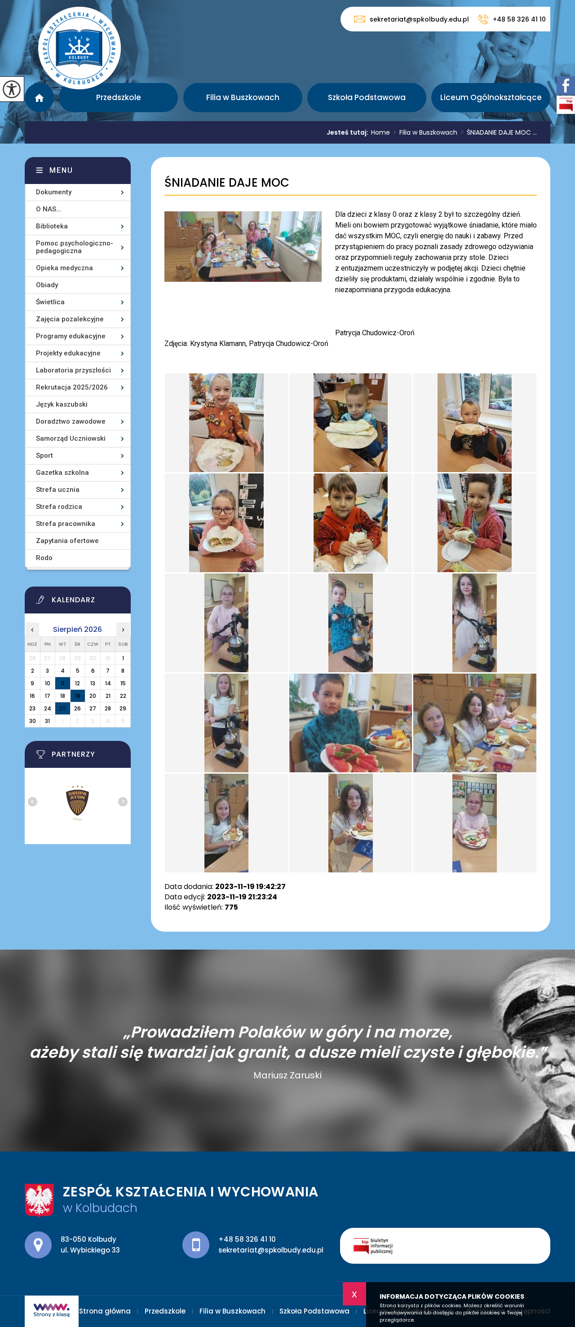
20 (92, 696)
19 (77, 696)
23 (32, 708)
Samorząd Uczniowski (71, 438)
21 (108, 696)
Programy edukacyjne (71, 336)
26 (77, 708)
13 (92, 683)
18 (62, 696)
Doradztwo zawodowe (71, 421)
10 (47, 683)
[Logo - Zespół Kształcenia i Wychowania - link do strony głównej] (79, 48)
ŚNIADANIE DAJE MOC (226, 183)
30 (32, 721)
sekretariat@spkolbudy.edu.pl (419, 19)
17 (47, 696)
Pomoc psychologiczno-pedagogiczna (74, 247)
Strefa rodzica (59, 507)
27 (92, 708)
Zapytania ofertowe (67, 541)
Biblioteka (52, 226)
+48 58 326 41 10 (519, 19)
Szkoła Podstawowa (367, 97)
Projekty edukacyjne (68, 353)
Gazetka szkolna (62, 473)
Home (380, 132)
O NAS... (49, 209)
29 (122, 708)
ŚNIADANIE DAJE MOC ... (499, 132)
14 (108, 683)
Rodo (44, 558)
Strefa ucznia (58, 490)
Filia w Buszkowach (242, 97)
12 (77, 683)
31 (47, 721)
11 (62, 683)
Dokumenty (53, 192)
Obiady (47, 285)
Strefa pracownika (65, 524)
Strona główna (39, 97)
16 (32, 696)
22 (123, 696)
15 (123, 683)
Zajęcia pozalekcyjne (70, 319)
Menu (61, 170)
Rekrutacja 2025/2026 (72, 387)
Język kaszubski (62, 404)
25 (62, 708)
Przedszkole (118, 97)
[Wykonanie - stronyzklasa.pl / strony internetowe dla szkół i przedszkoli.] (52, 1311)
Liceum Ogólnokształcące (491, 97)
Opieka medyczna (64, 268)
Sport (44, 455)
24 (47, 708)
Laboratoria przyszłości (73, 370)
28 (108, 708)
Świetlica (50, 302)
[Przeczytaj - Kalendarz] (89, 602)
